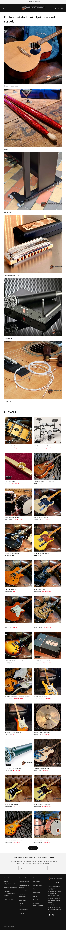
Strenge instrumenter (11, 86)
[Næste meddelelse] (63, 2)
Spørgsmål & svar (23, 909)
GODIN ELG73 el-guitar (10, 589)
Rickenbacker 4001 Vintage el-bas (42, 696)
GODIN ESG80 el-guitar (40, 589)
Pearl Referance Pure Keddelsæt (42, 840)
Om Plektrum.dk (37, 881)
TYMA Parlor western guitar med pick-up (44, 481)
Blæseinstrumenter (10, 275)
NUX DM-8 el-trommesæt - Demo (42, 445)
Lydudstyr (7, 338)
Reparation (8, 401)
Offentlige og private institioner (24, 886)
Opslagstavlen (37, 888)
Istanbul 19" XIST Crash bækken (42, 732)
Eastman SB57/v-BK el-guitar (12, 553)
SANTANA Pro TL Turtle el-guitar (42, 804)
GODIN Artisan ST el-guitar (40, 625)
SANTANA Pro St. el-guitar (11, 804)
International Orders (24, 891)
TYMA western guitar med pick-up (42, 768)
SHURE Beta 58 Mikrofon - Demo (13, 768)
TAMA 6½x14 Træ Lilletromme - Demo (14, 445)
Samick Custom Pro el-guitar (41, 517)
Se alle (33, 848)
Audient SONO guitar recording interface (44, 660)
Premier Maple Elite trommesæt (12, 517)
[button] (3, 8)
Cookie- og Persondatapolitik (38, 904)
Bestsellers (36, 899)
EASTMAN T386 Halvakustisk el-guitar (14, 660)
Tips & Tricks (22, 900)
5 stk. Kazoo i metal (10, 481)
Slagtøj (6, 149)
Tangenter (7, 212)
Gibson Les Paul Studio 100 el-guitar (14, 840)
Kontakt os (21, 913)
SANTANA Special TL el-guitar (41, 553)
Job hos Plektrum (38, 885)
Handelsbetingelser (24, 881)
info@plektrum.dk (9, 884)
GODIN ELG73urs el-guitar (11, 625)
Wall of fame (36, 892)
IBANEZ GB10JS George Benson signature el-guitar (17, 696)
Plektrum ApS (11, 926)
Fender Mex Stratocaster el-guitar (13, 732)
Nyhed (35, 896)
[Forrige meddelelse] (3, 2)
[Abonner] (45, 868)
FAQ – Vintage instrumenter (23, 904)
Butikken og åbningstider (22, 895)
